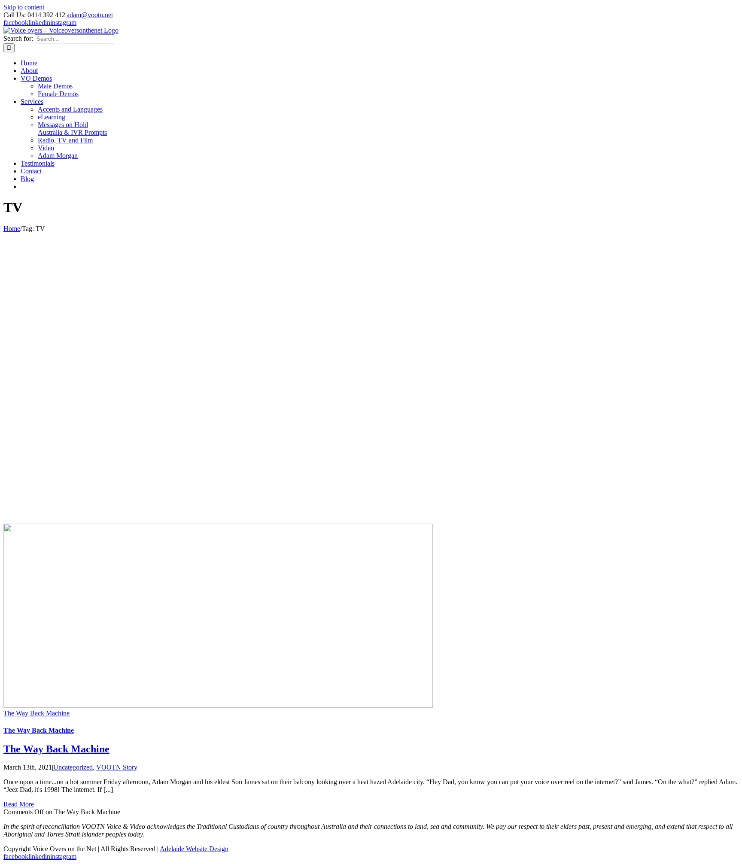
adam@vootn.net (90, 14)
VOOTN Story (116, 767)
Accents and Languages (70, 109)
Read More (18, 804)
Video (46, 148)
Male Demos (55, 86)
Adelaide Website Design (194, 848)
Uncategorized (73, 767)
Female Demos (58, 93)
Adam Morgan (58, 155)
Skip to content (23, 7)
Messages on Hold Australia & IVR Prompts (72, 128)
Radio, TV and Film (65, 140)
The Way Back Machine (36, 713)
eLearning (51, 117)
